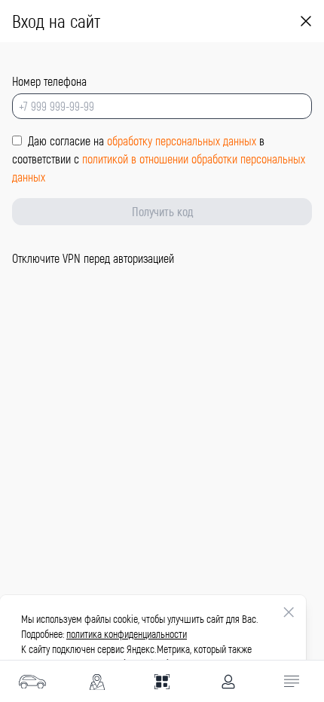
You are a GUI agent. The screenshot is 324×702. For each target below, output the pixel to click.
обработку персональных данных (183, 140)
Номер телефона (49, 81)
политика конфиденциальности (126, 633)
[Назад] (306, 21)
